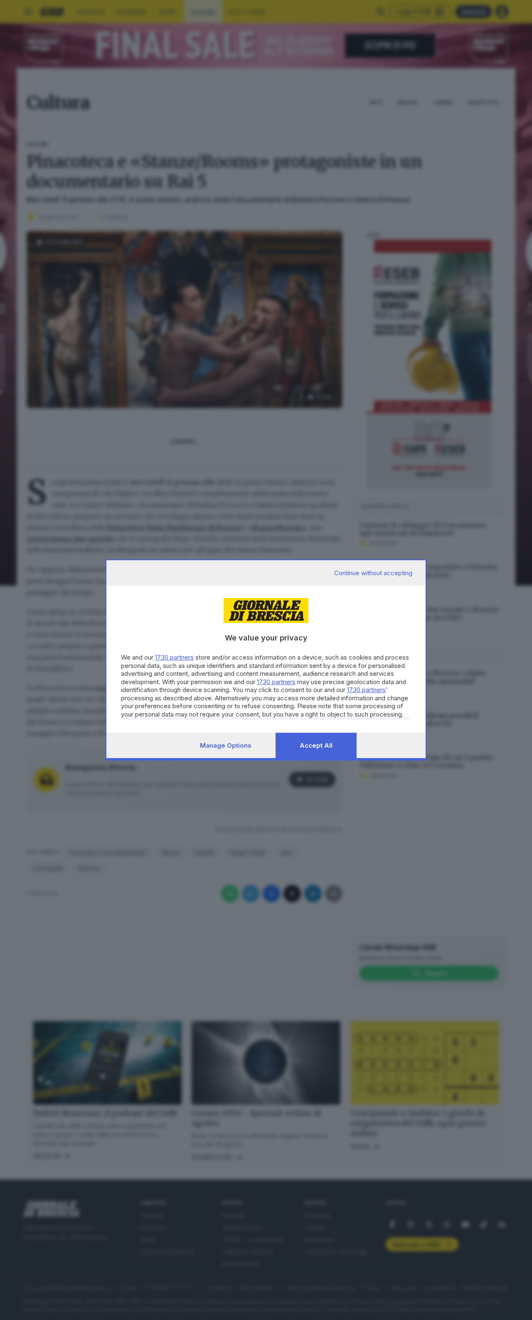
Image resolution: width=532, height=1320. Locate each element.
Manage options (225, 745)
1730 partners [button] (174, 657)
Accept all (316, 745)
